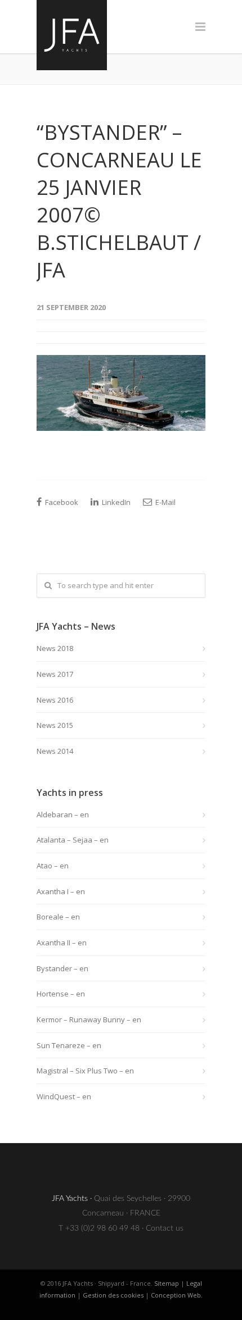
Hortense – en (61, 994)
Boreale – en (58, 917)
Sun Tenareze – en (69, 1045)
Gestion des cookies (113, 1295)
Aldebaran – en (63, 814)
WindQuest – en (64, 1096)
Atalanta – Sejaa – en (73, 840)
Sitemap (166, 1283)
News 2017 (55, 674)
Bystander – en (62, 968)
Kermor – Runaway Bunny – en (89, 1019)
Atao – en (53, 866)
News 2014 (55, 751)
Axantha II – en (62, 942)
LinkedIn (115, 502)
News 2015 (55, 725)
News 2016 (55, 700)
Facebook (60, 502)
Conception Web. (177, 1295)
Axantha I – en (61, 891)
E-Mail (165, 502)
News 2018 (55, 648)
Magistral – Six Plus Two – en (85, 1071)
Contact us (164, 1228)
